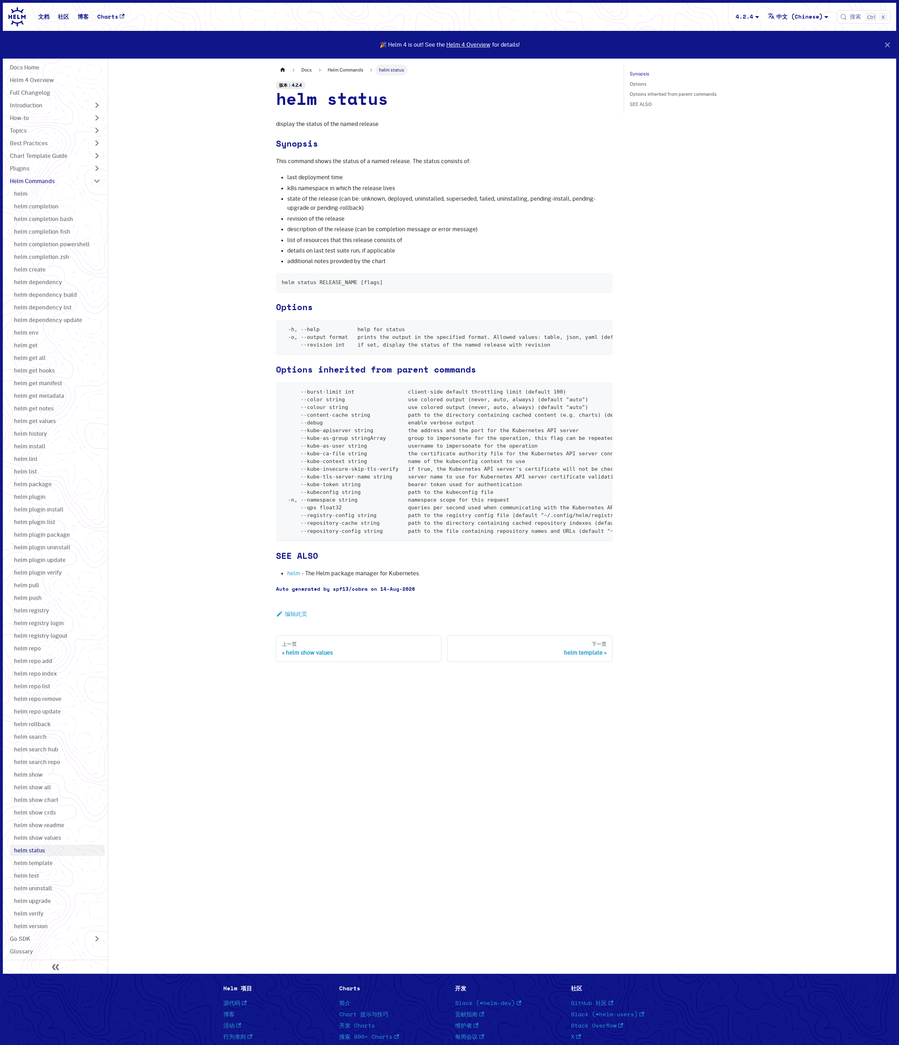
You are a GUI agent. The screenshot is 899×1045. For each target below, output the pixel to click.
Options (638, 84)
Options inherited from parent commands (673, 94)
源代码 (231, 1003)
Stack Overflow (594, 1026)
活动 (229, 1026)
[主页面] (282, 70)
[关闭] (887, 45)
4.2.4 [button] (744, 17)
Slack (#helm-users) (604, 1014)
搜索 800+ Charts (366, 1037)
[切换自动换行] (591, 329)
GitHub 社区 (589, 1003)
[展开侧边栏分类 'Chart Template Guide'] (97, 155)
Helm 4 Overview (468, 44)
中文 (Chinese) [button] (799, 17)
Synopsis (639, 73)
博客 (83, 17)
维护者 (463, 1026)
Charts (107, 17)
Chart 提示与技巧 (363, 1014)
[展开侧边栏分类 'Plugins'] (97, 168)
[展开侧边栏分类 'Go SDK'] (97, 938)
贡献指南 (466, 1014)
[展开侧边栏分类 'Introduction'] (97, 105)
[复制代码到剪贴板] (604, 281)
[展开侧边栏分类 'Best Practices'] (97, 143)
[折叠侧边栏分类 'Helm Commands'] (97, 181)
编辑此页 (296, 613)
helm (293, 573)
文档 (44, 17)
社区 (63, 17)
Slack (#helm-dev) (485, 1003)
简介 (344, 1003)
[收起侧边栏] (55, 967)
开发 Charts (357, 1026)
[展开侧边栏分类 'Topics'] (97, 130)
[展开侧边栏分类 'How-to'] (97, 117)
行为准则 (234, 1037)
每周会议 (466, 1037)
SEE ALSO (641, 104)
